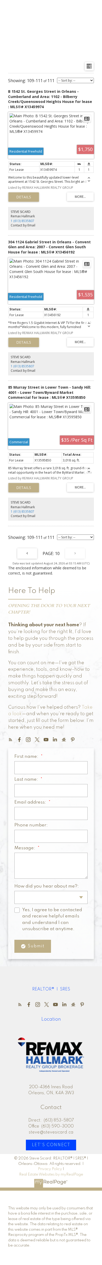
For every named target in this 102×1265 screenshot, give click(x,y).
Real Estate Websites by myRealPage (51, 1174)
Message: (25, 848)
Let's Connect (51, 1145)
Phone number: (31, 825)
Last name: (26, 779)
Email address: (30, 802)
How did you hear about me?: (46, 886)
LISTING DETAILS (23, 197)
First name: (26, 756)
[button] (10, 739)
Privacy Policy (50, 1169)
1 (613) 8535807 (22, 221)
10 (57, 553)
